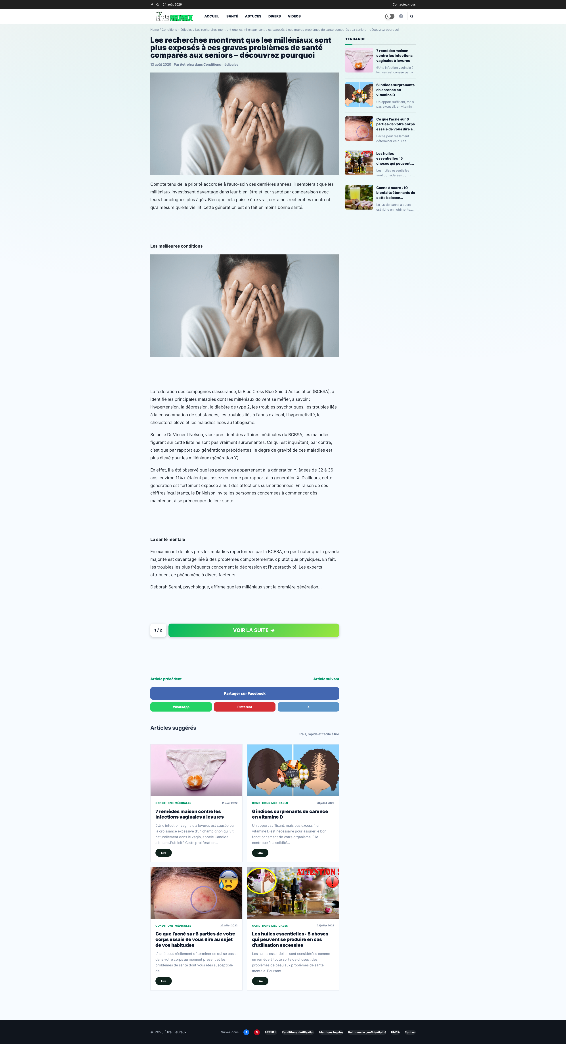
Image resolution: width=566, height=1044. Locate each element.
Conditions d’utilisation (298, 1032)
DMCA (395, 1032)
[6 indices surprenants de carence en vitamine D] (293, 770)
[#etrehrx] (401, 16)
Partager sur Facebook (245, 693)
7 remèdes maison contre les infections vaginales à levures (189, 814)
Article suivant (326, 679)
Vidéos (294, 16)
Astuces (253, 16)
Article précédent (166, 679)
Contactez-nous (404, 4)
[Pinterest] (157, 4)
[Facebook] (152, 4)
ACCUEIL (271, 1032)
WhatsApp (181, 707)
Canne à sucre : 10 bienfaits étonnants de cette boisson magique (395, 192)
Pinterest (244, 707)
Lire (163, 853)
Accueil (211, 16)
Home (154, 29)
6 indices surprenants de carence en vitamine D (395, 90)
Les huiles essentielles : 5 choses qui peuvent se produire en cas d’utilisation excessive (290, 939)
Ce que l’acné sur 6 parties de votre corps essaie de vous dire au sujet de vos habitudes (195, 939)
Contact (410, 1032)
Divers (274, 16)
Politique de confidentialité (367, 1032)
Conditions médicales (177, 29)
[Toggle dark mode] (389, 16)
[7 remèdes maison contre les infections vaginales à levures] (196, 770)
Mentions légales (331, 1032)
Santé (232, 16)
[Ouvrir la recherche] (411, 16)
